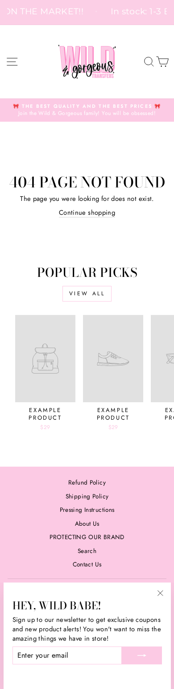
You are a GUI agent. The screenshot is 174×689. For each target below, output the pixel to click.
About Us (87, 523)
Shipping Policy (87, 496)
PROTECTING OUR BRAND (87, 536)
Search (87, 550)
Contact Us (87, 564)
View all (87, 293)
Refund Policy (87, 482)
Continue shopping (87, 212)
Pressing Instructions (87, 509)
